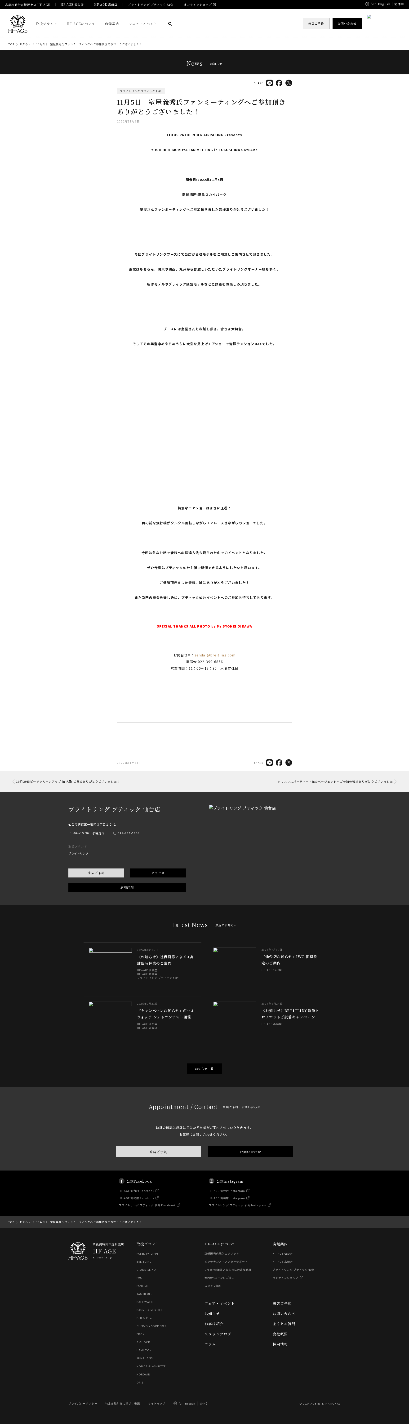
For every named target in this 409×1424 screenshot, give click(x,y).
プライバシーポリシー (82, 1403)
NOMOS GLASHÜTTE (151, 1366)
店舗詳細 (127, 887)
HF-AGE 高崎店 (105, 4)
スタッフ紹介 (213, 1286)
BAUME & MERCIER (150, 1310)
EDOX (141, 1334)
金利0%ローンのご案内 (219, 1277)
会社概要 (280, 1333)
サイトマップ (156, 1403)
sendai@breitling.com (215, 655)
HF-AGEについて (81, 23)
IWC (139, 1277)
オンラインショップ (198, 4)
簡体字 (399, 4)
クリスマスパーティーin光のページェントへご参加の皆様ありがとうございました (335, 781)
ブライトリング (78, 853)
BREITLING (144, 1261)
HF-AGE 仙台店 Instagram (227, 1191)
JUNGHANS (145, 1358)
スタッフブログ (217, 1333)
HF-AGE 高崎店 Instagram (227, 1198)
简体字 (204, 1403)
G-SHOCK (143, 1342)
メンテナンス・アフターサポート (226, 1261)
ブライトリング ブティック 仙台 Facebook (147, 1205)
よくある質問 (284, 1323)
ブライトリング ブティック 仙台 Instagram (238, 1205)
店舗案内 (112, 23)
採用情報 (280, 1344)
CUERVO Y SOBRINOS (151, 1326)
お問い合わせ (250, 1151)
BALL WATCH (146, 1302)
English (384, 4)
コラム (210, 1344)
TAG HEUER (145, 1294)
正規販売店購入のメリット (221, 1253)
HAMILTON (144, 1350)
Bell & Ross (145, 1318)
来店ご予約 (96, 873)
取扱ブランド (46, 23)
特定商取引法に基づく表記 (122, 1403)
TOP (11, 44)
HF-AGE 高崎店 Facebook (136, 1198)
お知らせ (25, 44)
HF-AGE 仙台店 (72, 4)
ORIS (140, 1382)
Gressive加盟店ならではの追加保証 (228, 1269)
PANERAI (142, 1286)
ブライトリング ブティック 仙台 (150, 4)
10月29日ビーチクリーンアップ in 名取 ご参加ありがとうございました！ (68, 781)
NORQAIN (143, 1374)
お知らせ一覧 (204, 1069)
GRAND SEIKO (146, 1269)
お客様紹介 (214, 1323)
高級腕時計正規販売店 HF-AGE (27, 5)
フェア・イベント (143, 23)
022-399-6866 (128, 833)
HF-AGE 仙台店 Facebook (136, 1191)
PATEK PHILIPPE (148, 1253)
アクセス (158, 873)
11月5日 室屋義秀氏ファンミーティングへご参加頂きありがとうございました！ (89, 44)
